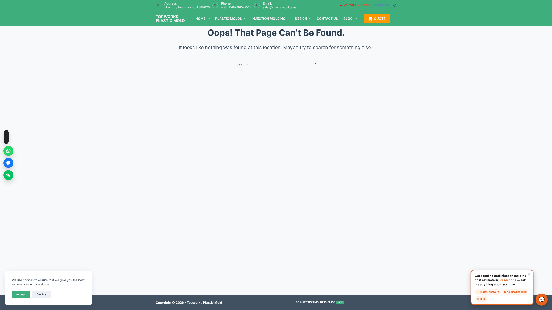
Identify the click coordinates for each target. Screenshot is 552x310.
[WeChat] (8, 175)
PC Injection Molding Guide (319, 302)
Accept (21, 294)
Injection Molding (268, 19)
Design (301, 19)
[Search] (395, 5)
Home (200, 19)
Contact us (327, 19)
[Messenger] (8, 163)
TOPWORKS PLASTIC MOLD (170, 18)
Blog (348, 19)
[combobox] (272, 64)
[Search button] (315, 64)
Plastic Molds (228, 19)
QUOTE (380, 19)
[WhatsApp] (8, 151)
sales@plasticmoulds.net (280, 7)
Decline (41, 294)
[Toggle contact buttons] (6, 137)
